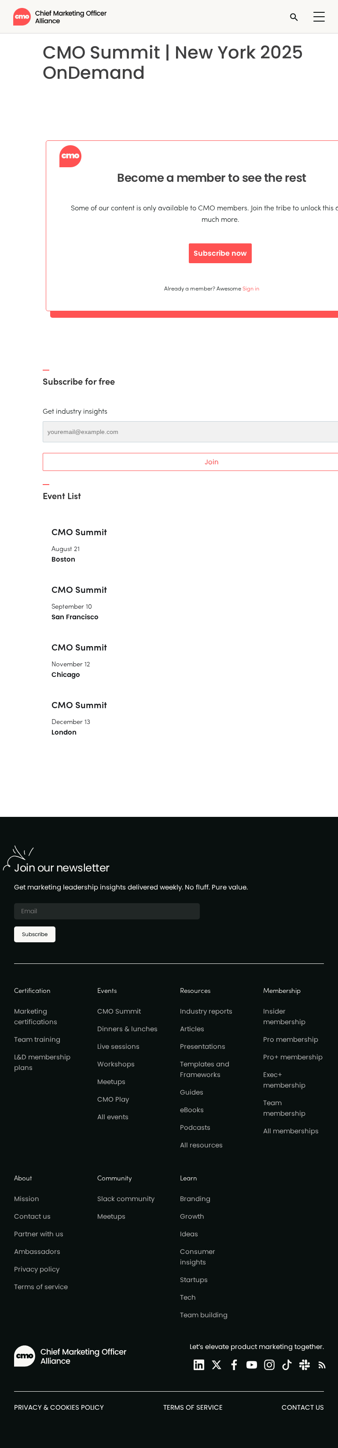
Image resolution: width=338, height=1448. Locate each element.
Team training (37, 1039)
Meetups (111, 1081)
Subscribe (35, 934)
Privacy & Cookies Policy (59, 1407)
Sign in (250, 288)
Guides (191, 1092)
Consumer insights (197, 1257)
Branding (195, 1198)
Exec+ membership (284, 1080)
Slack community (125, 1198)
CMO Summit (119, 1011)
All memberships (291, 1131)
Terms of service (41, 1286)
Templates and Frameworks (204, 1069)
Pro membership (290, 1039)
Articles (192, 1028)
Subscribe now (220, 253)
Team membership (284, 1108)
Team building (204, 1314)
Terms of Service (193, 1407)
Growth (192, 1216)
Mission (26, 1198)
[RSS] (320, 1364)
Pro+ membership (293, 1057)
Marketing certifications (35, 1016)
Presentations (202, 1046)
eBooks (192, 1109)
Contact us (32, 1216)
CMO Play (113, 1099)
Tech (188, 1297)
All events (113, 1116)
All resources (201, 1145)
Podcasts (195, 1127)
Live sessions (118, 1046)
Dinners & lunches (127, 1028)
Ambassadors (37, 1251)
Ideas (189, 1234)
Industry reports (206, 1011)
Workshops (116, 1064)
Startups (194, 1279)
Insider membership (284, 1016)
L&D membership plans (42, 1062)
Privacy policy (36, 1269)
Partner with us (38, 1234)
